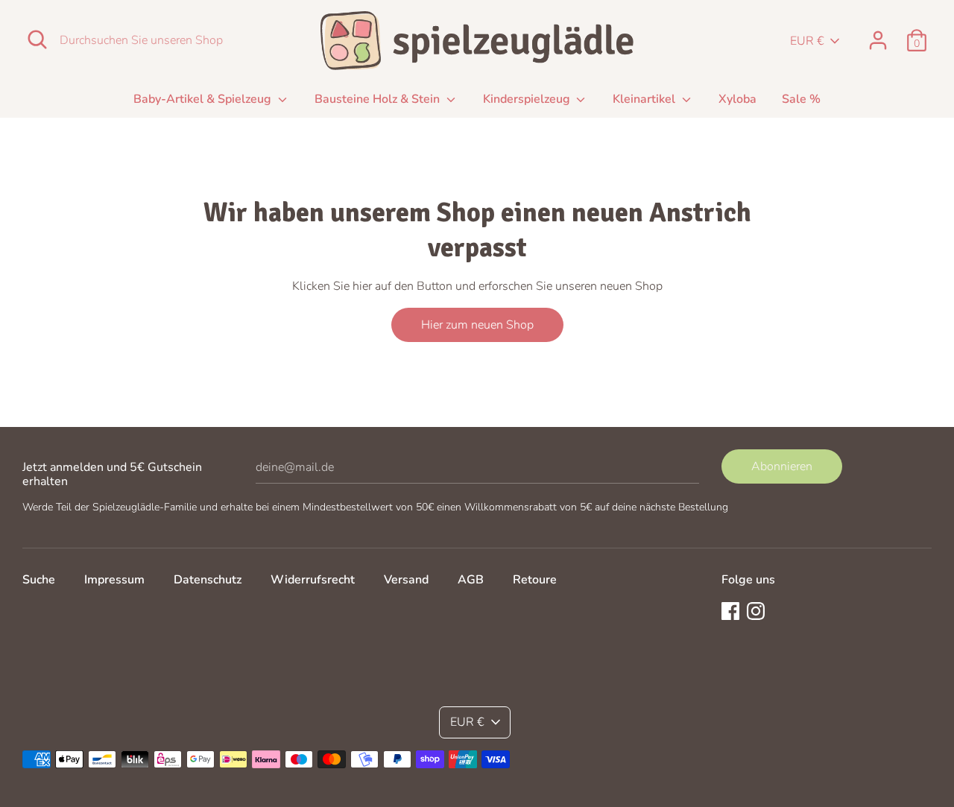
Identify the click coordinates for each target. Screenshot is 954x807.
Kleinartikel (645, 99)
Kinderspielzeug (528, 99)
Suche (38, 580)
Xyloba (737, 99)
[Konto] (878, 34)
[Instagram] (756, 610)
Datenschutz (207, 580)
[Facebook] (730, 610)
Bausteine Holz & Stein (379, 99)
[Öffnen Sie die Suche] (37, 39)
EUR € (807, 41)
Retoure (535, 580)
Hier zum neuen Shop (477, 325)
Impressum (114, 580)
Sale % (801, 99)
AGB (471, 580)
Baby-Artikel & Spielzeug (203, 99)
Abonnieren (781, 466)
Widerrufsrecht (313, 580)
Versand (406, 580)
